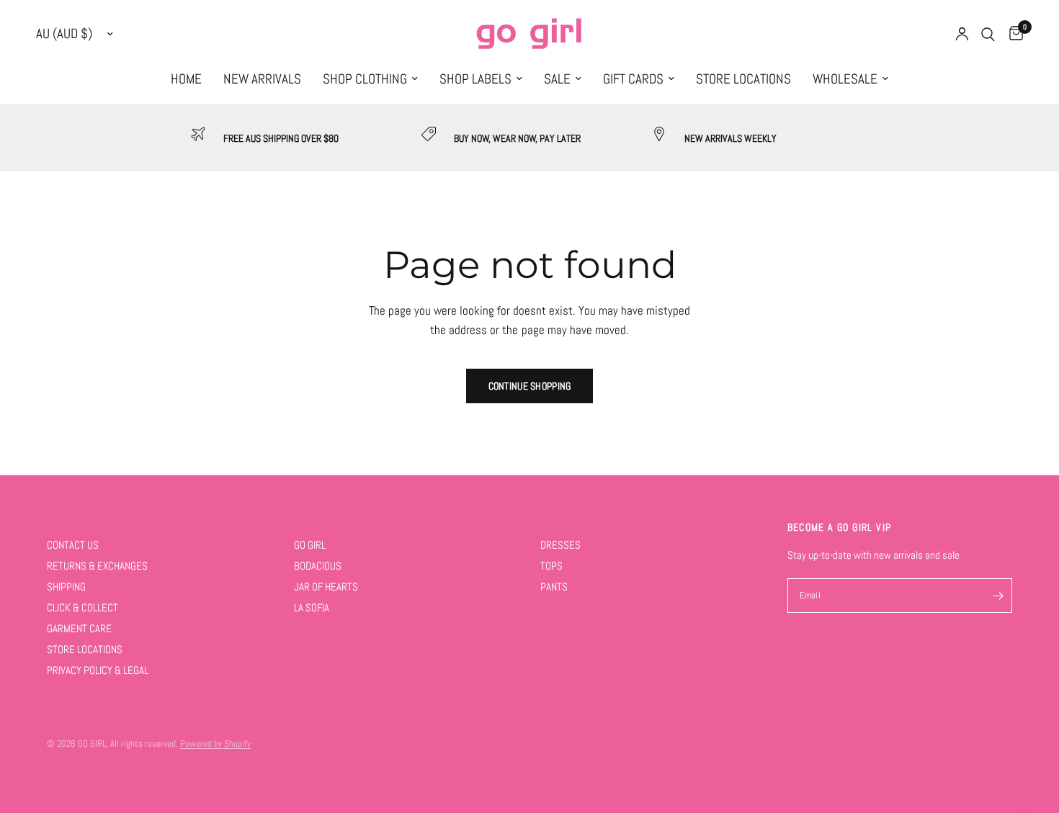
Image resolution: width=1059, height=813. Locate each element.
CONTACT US (73, 545)
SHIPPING (66, 586)
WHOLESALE (845, 79)
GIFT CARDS (633, 79)
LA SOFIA (311, 607)
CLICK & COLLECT (82, 607)
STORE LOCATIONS (743, 79)
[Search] (988, 34)
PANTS (554, 586)
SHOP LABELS (475, 79)
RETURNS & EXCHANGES (97, 565)
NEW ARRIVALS (262, 79)
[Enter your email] (997, 595)
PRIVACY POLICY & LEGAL (97, 670)
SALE (557, 79)
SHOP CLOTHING (365, 79)
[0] (1012, 34)
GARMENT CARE (79, 628)
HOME (186, 79)
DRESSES (560, 545)
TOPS (551, 565)
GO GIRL (310, 545)
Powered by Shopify (215, 743)
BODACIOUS (317, 565)
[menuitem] (186, 79)
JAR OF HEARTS (326, 586)
